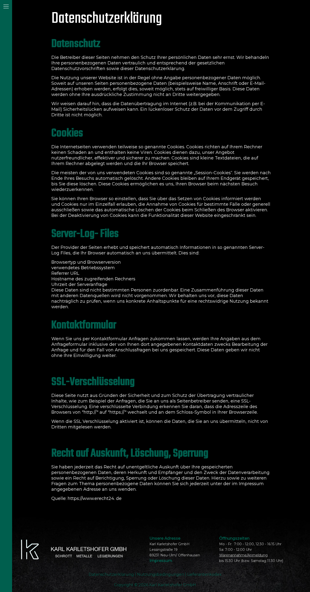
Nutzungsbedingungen (160, 574)
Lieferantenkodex (204, 574)
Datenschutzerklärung (112, 574)
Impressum (160, 560)
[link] (76, 549)
